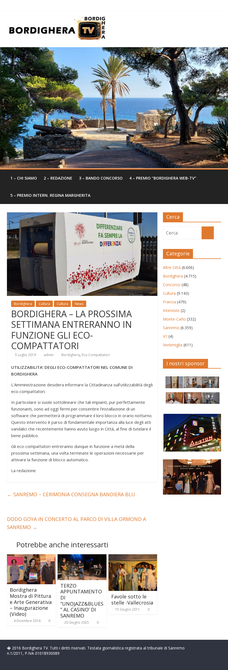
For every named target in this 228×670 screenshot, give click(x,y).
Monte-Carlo (174, 319)
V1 (165, 336)
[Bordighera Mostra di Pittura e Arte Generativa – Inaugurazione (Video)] (31, 558)
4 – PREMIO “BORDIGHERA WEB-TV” (162, 178)
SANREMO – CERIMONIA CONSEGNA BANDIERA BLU (71, 494)
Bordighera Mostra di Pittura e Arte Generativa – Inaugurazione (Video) (31, 601)
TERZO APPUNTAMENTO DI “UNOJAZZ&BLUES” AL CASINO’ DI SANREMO (81, 600)
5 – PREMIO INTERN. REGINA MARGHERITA (50, 195)
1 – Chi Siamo (23, 178)
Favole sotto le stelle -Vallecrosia (132, 599)
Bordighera (23, 303)
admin (49, 354)
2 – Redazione (58, 178)
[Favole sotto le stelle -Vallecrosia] (132, 558)
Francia (169, 301)
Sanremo (171, 327)
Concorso (171, 284)
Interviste (171, 310)
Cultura (44, 303)
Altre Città (172, 267)
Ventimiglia (172, 344)
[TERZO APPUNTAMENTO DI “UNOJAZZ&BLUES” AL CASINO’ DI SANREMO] (82, 558)
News (79, 303)
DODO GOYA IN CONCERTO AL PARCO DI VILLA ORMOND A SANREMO (76, 523)
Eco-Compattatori (96, 354)
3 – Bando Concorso (101, 178)
